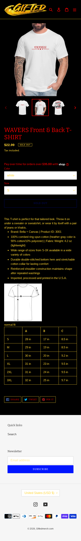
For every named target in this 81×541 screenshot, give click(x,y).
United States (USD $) (39, 493)
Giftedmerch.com (44, 528)
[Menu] (75, 9)
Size (6, 183)
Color (7, 168)
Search (12, 434)
